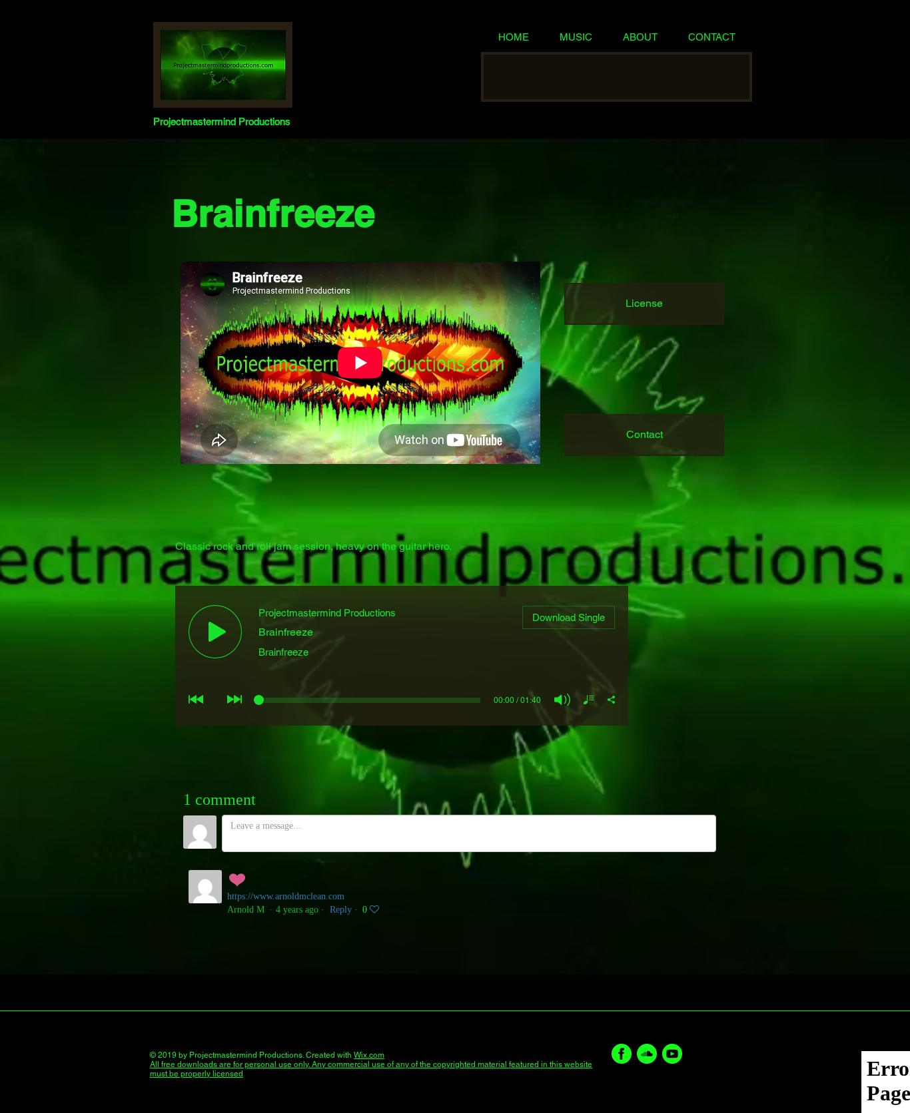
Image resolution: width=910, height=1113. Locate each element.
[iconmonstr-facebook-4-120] (622, 1054)
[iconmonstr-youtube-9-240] (672, 1054)
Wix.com (369, 1055)
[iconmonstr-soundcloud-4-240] (647, 1054)
